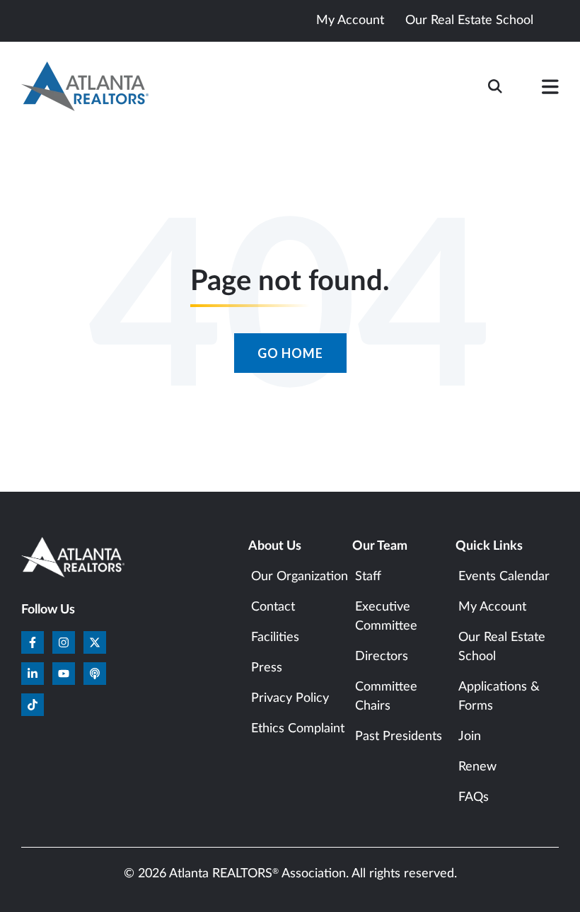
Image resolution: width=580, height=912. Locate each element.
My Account (350, 20)
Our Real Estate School (469, 20)
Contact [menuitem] (273, 607)
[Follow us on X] (94, 642)
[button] (550, 90)
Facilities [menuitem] (275, 637)
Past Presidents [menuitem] (398, 736)
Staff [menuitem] (368, 576)
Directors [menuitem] (381, 656)
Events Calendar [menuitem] (504, 576)
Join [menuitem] (469, 736)
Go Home (290, 353)
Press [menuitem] (266, 668)
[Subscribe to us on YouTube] (63, 673)
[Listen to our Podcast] (94, 673)
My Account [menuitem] (492, 607)
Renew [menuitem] (477, 767)
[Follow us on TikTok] (32, 704)
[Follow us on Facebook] (32, 642)
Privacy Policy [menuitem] (290, 698)
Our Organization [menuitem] (299, 576)
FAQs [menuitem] (473, 797)
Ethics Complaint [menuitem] (297, 728)
